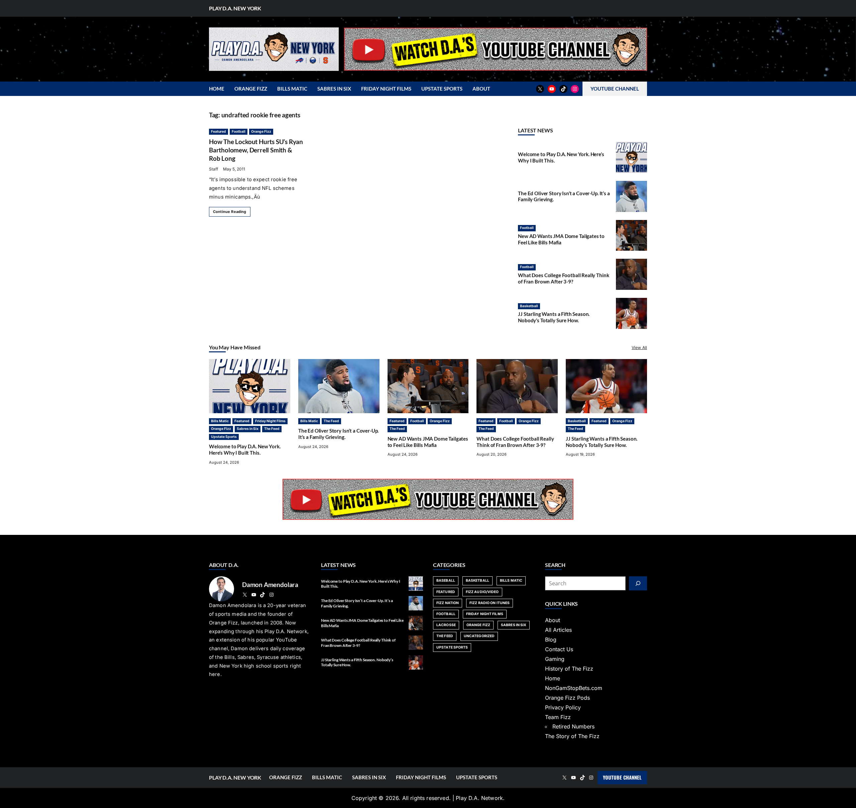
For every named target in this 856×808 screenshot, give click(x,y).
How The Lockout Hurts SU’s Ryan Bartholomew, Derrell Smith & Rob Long (256, 150)
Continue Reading (229, 211)
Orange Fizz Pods (567, 697)
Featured (218, 131)
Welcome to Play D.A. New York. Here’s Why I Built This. (245, 449)
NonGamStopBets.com (573, 688)
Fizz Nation (447, 603)
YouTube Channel (622, 777)
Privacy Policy (563, 707)
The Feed (272, 429)
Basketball (529, 306)
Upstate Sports (224, 437)
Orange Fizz (261, 131)
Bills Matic (220, 421)
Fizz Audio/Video (482, 592)
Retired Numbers (573, 726)
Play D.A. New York (235, 8)
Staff (213, 168)
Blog (550, 639)
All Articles (558, 629)
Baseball (445, 580)
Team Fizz (558, 717)
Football (238, 131)
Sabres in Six (247, 429)
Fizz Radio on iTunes (489, 603)
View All (639, 347)
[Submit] (638, 583)
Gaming (554, 659)
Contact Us (559, 649)
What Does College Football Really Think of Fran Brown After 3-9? (563, 278)
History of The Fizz (569, 668)
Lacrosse (446, 625)
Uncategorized (479, 636)
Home (552, 678)
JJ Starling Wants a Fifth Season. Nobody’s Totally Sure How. (554, 317)
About (552, 620)
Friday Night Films (270, 421)
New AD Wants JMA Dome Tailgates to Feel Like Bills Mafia (561, 239)
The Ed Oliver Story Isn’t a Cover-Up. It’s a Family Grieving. (338, 434)
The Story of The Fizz (572, 736)
